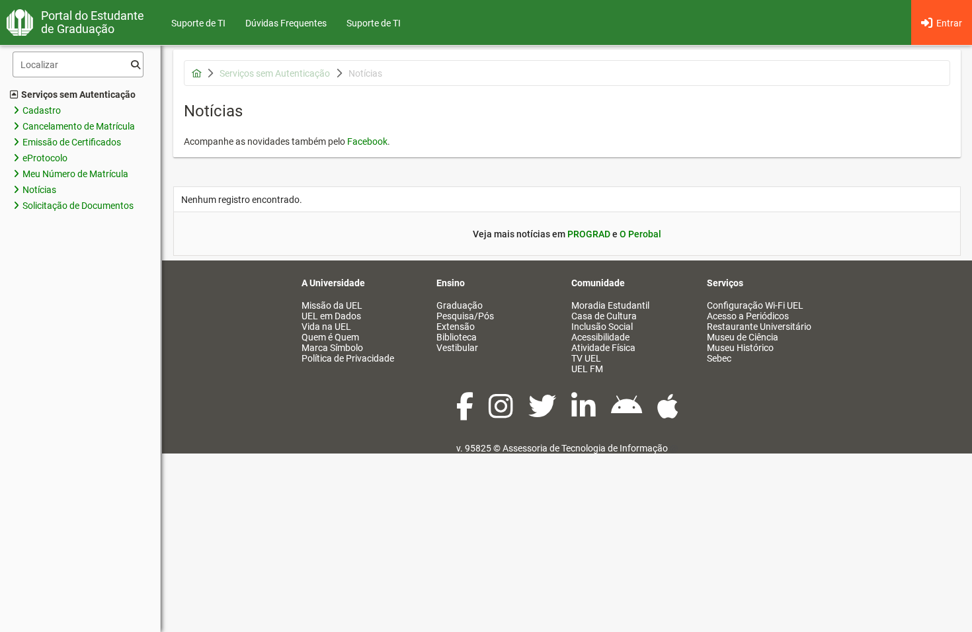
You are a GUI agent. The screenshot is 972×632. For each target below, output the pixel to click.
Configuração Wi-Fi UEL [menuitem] (755, 305)
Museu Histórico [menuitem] (740, 347)
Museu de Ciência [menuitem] (742, 337)
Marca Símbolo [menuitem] (332, 347)
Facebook (367, 141)
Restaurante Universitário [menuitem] (759, 326)
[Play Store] (627, 413)
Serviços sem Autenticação (78, 94)
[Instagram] (502, 413)
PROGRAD (588, 234)
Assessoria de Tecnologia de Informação (585, 448)
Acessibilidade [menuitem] (600, 337)
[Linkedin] (584, 413)
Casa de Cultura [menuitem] (604, 316)
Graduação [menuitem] (459, 305)
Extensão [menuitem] (455, 326)
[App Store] (667, 413)
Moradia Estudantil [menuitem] (610, 305)
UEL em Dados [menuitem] (331, 316)
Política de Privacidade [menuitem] (348, 358)
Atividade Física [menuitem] (603, 347)
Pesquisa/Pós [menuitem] (465, 316)
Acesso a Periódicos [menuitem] (748, 316)
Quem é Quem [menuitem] (330, 337)
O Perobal (640, 234)
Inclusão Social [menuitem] (602, 326)
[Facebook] (465, 413)
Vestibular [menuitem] (457, 347)
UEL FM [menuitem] (587, 369)
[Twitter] (543, 413)
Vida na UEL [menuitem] (326, 326)
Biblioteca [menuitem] (456, 337)
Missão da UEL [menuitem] (332, 305)
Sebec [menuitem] (719, 358)
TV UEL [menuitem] (586, 358)
